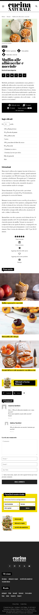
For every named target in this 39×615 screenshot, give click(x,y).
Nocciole (10, 146)
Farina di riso (12, 129)
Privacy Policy (16, 604)
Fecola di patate (12, 132)
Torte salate (28, 593)
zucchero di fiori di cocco (16, 142)
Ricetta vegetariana (11, 51)
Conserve (13, 596)
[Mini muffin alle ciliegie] (19, 320)
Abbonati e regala (13, 579)
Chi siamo (4, 579)
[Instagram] (14, 566)
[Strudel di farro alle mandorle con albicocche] (19, 354)
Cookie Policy (23, 604)
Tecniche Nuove (6, 582)
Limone (7, 149)
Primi (9, 593)
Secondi (15, 593)
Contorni (21, 593)
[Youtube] (29, 566)
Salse (7, 596)
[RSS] (24, 566)
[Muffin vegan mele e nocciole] (19, 287)
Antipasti (4, 593)
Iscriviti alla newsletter (26, 579)
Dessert (9, 16)
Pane (3, 596)
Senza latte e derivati (11, 55)
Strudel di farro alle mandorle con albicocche (19, 370)
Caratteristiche (9, 504)
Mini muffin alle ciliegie (10, 337)
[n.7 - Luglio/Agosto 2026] (7, 383)
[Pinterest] (19, 566)
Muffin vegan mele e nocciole (12, 303)
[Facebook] (10, 566)
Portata (23, 504)
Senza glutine (25, 51)
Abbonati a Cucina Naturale (22, 382)
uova (6, 139)
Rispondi (10, 418)
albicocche (11, 136)
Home (3, 16)
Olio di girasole (9, 156)
